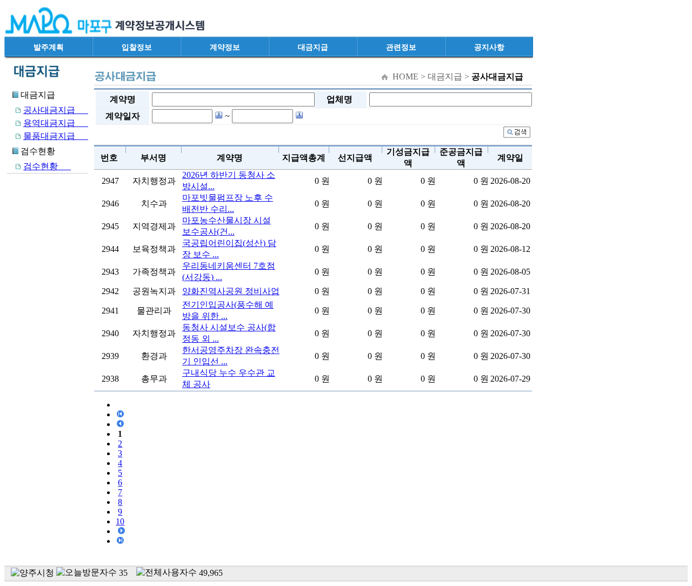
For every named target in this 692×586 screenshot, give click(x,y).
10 (120, 521)
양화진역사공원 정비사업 (231, 291)
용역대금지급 (55, 123)
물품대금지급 (55, 136)
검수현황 (47, 166)
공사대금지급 (55, 110)
